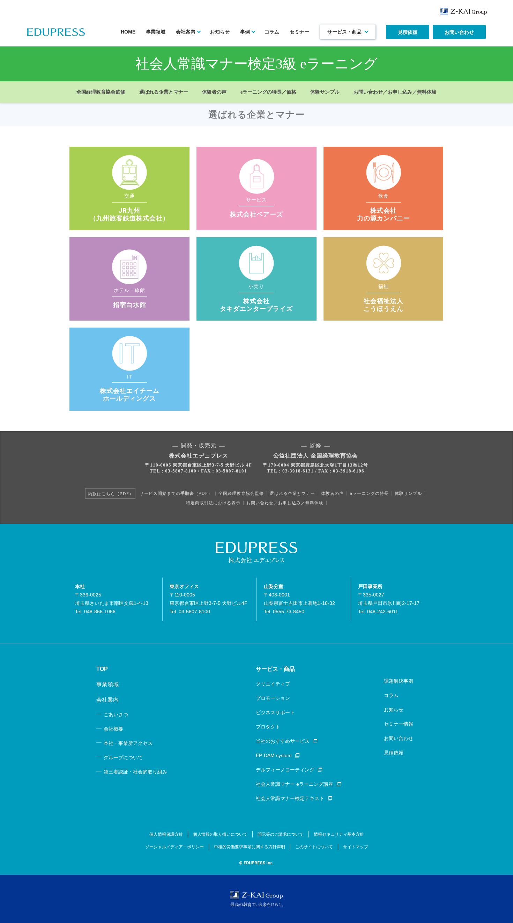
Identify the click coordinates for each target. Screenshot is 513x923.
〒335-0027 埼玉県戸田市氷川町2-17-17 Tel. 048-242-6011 (388, 599)
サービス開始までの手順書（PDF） (176, 493)
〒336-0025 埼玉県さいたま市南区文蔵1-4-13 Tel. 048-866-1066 (111, 599)
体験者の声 (214, 92)
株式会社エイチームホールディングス (129, 394)
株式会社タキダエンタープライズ (256, 304)
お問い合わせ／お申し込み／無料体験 (395, 92)
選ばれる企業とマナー (163, 92)
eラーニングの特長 (369, 493)
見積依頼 (407, 32)
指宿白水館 (129, 304)
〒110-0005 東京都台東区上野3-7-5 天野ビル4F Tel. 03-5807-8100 (208, 599)
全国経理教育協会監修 (100, 92)
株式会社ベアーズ (256, 214)
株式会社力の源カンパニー (383, 214)
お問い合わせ (459, 32)
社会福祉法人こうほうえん (383, 304)
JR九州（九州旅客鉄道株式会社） (129, 214)
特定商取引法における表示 (213, 502)
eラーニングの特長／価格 (268, 92)
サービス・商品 (344, 32)
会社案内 (185, 31)
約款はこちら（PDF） (111, 493)
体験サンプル (325, 92)
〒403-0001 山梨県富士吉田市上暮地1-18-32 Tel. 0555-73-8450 (299, 599)
